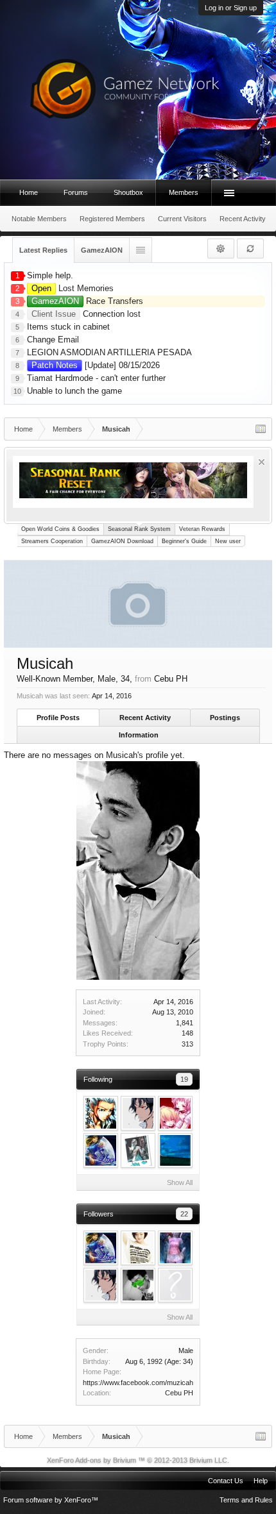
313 (187, 1044)
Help (261, 1481)
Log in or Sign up (231, 8)
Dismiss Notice (261, 462)
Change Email (53, 339)
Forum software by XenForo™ (50, 1500)
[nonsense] (138, 1113)
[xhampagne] (138, 1150)
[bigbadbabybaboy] (100, 1113)
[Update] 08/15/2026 (95, 365)
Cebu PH (179, 1393)
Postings (225, 717)
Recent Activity (145, 717)
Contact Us (225, 1481)
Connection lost (86, 314)
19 (184, 1079)
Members (183, 192)
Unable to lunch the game (74, 391)
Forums (76, 192)
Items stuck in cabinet (68, 327)
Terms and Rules (246, 1500)
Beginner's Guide (184, 541)
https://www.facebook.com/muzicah (138, 1382)
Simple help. (50, 275)
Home (28, 192)
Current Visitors (182, 219)
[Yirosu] (138, 1248)
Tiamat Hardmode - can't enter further (96, 378)
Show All (180, 1182)
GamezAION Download (122, 541)
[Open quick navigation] (260, 429)
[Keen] (100, 1150)
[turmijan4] (175, 1248)
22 (184, 1214)
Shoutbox (128, 192)
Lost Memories (72, 288)
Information (139, 735)
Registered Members (112, 219)
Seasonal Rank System (139, 529)
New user (228, 541)
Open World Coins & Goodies (60, 529)
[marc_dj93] (175, 1113)
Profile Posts (58, 717)
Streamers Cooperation (52, 541)
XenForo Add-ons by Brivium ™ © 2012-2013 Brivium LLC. (138, 1460)
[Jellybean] (175, 1150)
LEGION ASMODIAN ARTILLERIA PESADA (109, 352)
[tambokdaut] (138, 1285)
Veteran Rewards (202, 529)
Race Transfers (87, 301)
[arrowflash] (175, 1285)
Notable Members (39, 219)
